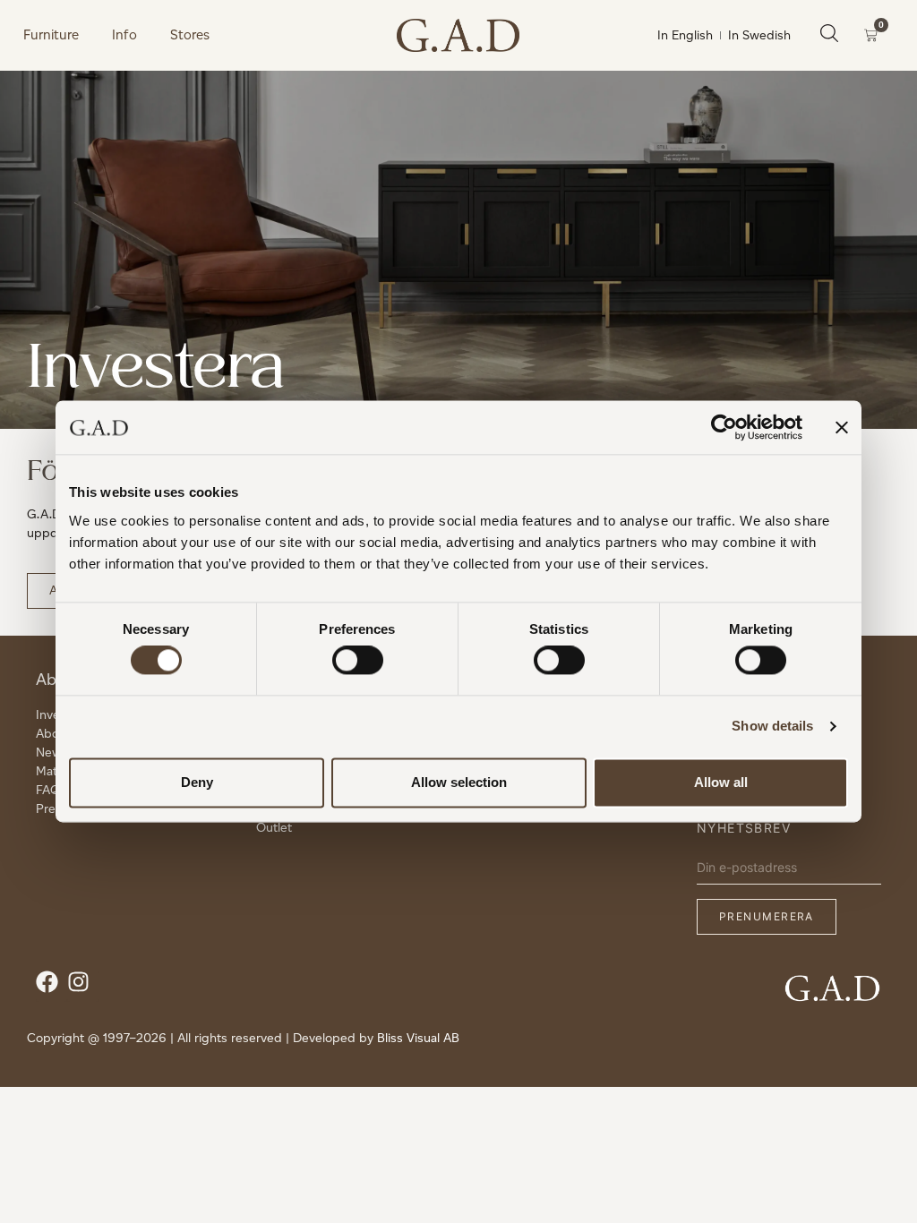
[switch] (357, 660)
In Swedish (759, 35)
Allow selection (459, 782)
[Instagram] (83, 986)
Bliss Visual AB (418, 1038)
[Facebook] (51, 986)
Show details (772, 726)
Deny (197, 782)
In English (685, 35)
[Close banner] (842, 427)
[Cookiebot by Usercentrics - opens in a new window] (724, 427)
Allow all (721, 782)
